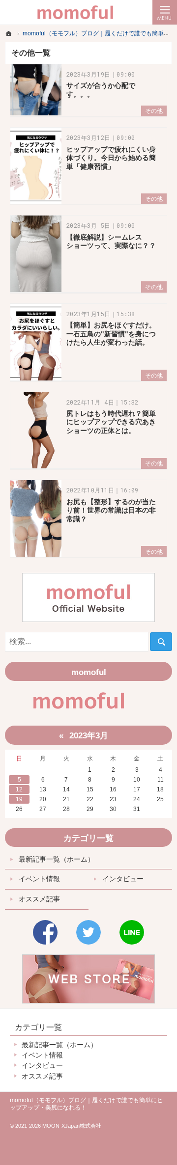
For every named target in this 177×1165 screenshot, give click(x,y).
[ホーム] (9, 33)
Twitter (88, 932)
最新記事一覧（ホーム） (56, 859)
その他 (154, 111)
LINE (131, 932)
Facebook (45, 932)
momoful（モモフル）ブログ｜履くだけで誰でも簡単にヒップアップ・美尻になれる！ (86, 1104)
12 (19, 789)
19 (19, 799)
